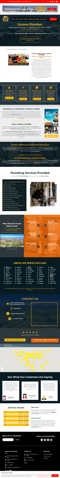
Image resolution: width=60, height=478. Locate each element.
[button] (30, 40)
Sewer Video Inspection (10, 187)
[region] (30, 474)
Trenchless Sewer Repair (10, 189)
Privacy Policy (47, 456)
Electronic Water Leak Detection (12, 197)
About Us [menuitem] (26, 19)
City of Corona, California (12, 249)
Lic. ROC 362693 (30, 460)
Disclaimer (46, 458)
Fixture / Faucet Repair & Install (12, 203)
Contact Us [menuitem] (44, 19)
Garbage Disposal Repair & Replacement (14, 205)
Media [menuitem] (37, 19)
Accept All (55, 475)
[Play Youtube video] (18, 59)
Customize (40, 475)
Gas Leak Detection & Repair (11, 193)
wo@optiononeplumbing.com (13, 467)
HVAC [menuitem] (17, 19)
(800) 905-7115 (28, 1)
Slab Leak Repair (8, 199)
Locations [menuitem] (21, 19)
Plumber (14, 49)
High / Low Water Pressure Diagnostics (13, 195)
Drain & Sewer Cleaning (10, 183)
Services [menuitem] (13, 19)
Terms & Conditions (48, 454)
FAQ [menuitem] (40, 19)
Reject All (47, 475)
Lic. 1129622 (10, 465)
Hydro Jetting (8, 185)
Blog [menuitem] (34, 19)
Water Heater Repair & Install (11, 191)
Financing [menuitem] (31, 19)
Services (9, 49)
